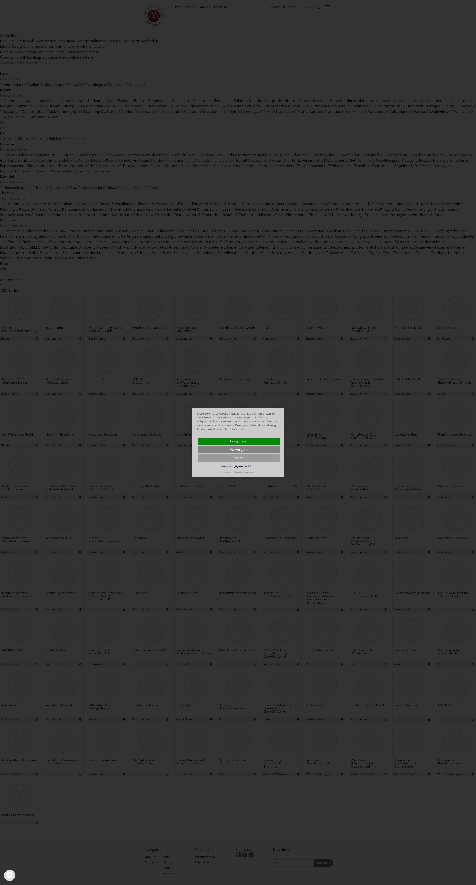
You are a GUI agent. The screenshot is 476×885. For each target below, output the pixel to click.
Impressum (227, 472)
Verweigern (239, 450)
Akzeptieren (238, 441)
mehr (239, 458)
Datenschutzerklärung (244, 472)
